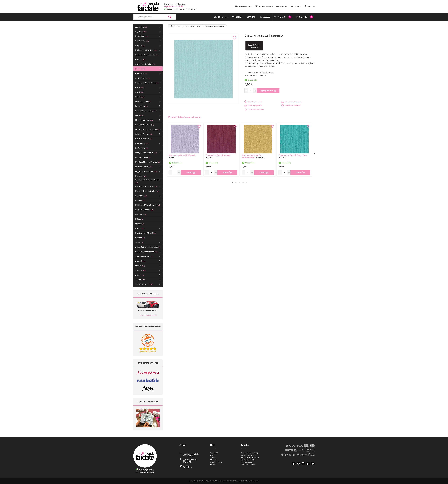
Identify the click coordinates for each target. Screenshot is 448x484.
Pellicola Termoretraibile (146, 191)
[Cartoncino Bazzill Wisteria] (185, 139)
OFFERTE (236, 17)
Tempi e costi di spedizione (293, 102)
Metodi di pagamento (266, 6)
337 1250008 (187, 468)
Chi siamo (297, 6)
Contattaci (311, 6)
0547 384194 (187, 461)
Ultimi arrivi (214, 453)
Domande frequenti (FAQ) (249, 453)
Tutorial (212, 457)
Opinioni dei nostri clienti (256, 109)
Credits (256, 481)
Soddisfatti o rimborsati (292, 105)
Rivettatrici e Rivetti (145, 233)
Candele (140, 59)
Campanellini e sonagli (146, 55)
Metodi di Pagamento (248, 455)
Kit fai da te (141, 148)
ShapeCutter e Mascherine (147, 247)
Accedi (266, 17)
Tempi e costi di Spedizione (250, 457)
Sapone (140, 238)
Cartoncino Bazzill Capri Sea (293, 155)
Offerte (212, 455)
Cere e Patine (142, 78)
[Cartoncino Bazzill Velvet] (221, 139)
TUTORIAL (250, 17)
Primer (139, 219)
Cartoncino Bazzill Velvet (218, 155)
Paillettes (140, 176)
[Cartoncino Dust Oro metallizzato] (258, 139)
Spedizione (283, 6)
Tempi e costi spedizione (148, 315)
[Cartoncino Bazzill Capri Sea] (294, 139)
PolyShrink (140, 214)
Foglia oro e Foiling (144, 125)
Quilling (139, 224)
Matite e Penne (143, 157)
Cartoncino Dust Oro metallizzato (252, 156)
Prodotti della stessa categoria (184, 117)
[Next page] (314, 153)
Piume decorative (144, 210)
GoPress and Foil (143, 139)
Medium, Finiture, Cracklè (147, 162)
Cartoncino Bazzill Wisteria (182, 155)
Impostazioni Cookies (248, 464)
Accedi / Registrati (216, 462)
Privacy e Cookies (246, 462)
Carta (178, 26)
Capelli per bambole (145, 64)
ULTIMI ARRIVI (221, 17)
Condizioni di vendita (248, 460)
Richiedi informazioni (255, 102)
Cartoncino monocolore (193, 26)
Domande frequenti (245, 6)
